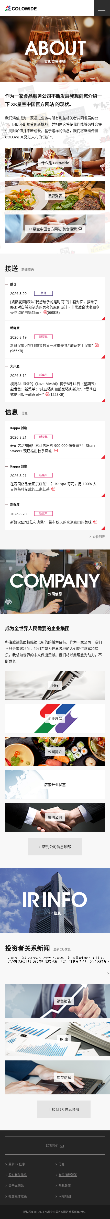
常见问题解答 (68, 1175)
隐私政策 (65, 1186)
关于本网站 (16, 1186)
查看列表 (99, 537)
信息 (62, 1164)
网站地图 (65, 1196)
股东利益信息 (17, 1175)
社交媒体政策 (17, 1196)
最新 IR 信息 (16, 1164)
